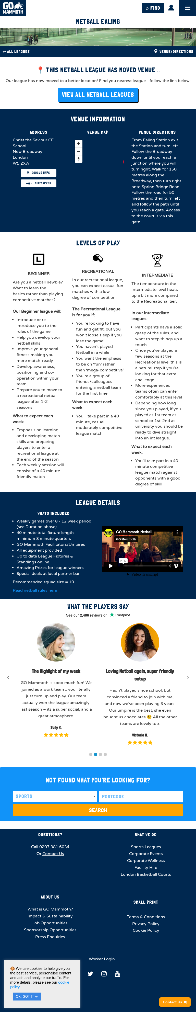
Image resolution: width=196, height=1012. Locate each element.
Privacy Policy (146, 923)
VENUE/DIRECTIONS (175, 51)
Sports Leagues (146, 846)
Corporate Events (146, 853)
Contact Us (53, 853)
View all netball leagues (98, 94)
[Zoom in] (78, 143)
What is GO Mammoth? (50, 909)
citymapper (42, 183)
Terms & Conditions (146, 916)
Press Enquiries (50, 936)
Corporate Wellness (146, 860)
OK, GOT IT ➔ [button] (27, 996)
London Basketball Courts (146, 874)
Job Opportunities (50, 923)
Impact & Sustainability (50, 916)
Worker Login (101, 959)
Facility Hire (145, 867)
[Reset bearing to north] (78, 159)
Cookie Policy (146, 930)
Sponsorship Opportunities (50, 930)
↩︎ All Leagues (16, 51)
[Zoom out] (78, 151)
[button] (90, 754)
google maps (41, 173)
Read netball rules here (35, 590)
